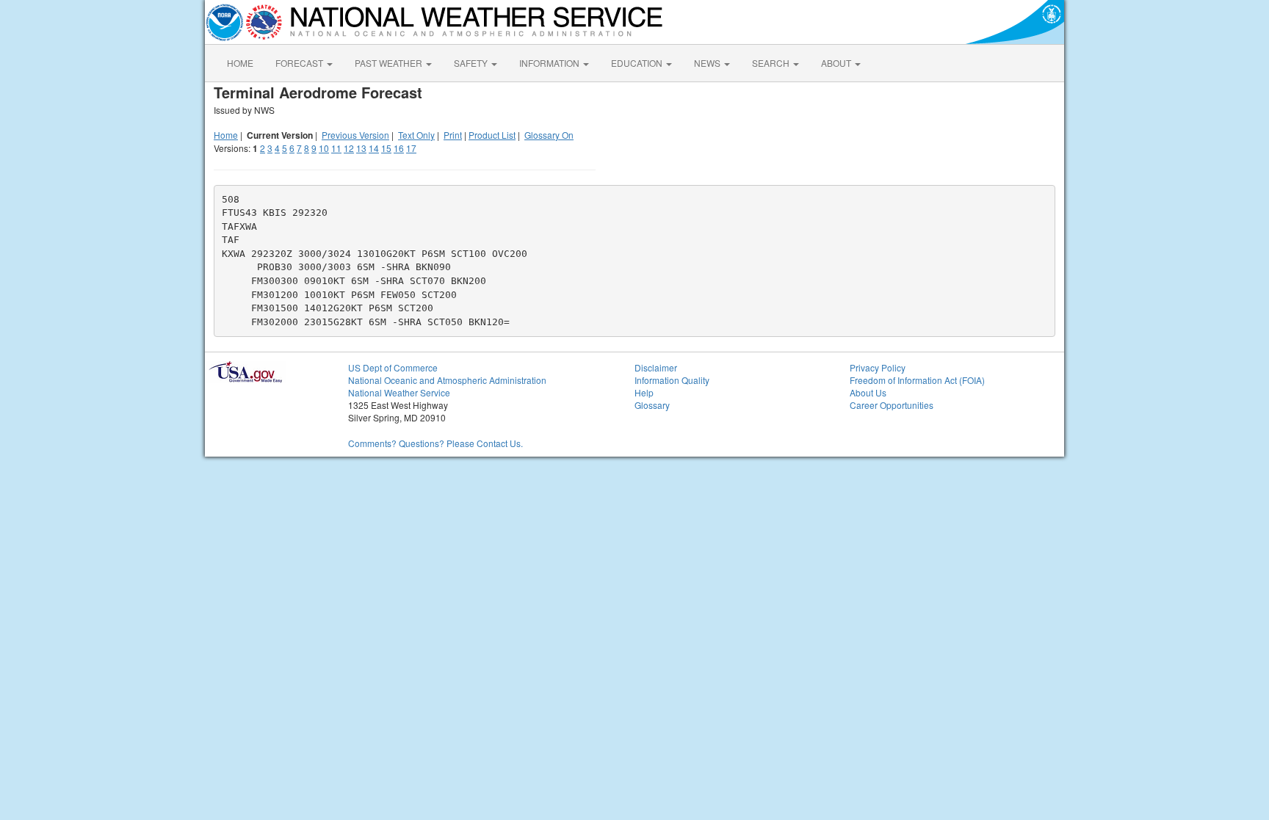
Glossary (652, 405)
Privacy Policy (877, 367)
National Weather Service (399, 392)
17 (411, 148)
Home (226, 134)
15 (386, 148)
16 (399, 148)
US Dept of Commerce (393, 367)
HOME (240, 63)
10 (324, 148)
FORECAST (300, 63)
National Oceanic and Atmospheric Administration (447, 380)
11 (336, 148)
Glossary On (549, 134)
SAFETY (472, 63)
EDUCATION (638, 63)
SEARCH (772, 63)
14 (374, 148)
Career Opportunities (891, 405)
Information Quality (671, 380)
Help (644, 392)
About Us (868, 392)
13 (361, 148)
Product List (492, 134)
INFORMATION (550, 63)
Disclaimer (655, 367)
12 (349, 148)
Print (453, 134)
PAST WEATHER (389, 63)
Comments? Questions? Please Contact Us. (435, 443)
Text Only (416, 134)
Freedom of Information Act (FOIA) (917, 380)
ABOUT (837, 63)
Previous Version (355, 134)
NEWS (708, 63)
